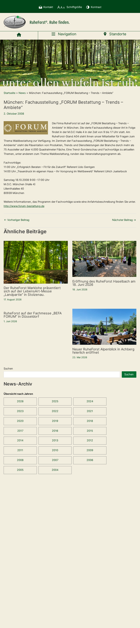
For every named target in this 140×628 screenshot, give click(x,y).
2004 (55, 470)
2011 (20, 450)
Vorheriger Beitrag (16, 220)
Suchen (8, 368)
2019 (55, 421)
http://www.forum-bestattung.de (24, 206)
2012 (90, 440)
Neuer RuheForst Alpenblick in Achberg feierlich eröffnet (103, 350)
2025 (55, 401)
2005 (20, 470)
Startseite (9, 93)
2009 (90, 450)
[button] (6, 63)
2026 (20, 401)
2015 (90, 430)
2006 (90, 460)
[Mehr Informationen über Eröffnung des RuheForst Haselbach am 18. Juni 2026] (104, 258)
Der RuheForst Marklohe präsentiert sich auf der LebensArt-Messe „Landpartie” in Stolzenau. (32, 291)
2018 (90, 421)
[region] (70, 63)
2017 (20, 430)
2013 (55, 440)
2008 (20, 460)
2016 (55, 430)
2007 (55, 460)
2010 (55, 450)
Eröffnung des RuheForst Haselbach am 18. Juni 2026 (103, 283)
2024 (90, 401)
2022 (55, 411)
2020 (20, 421)
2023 (20, 411)
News (22, 93)
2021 (90, 411)
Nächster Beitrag (124, 220)
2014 (20, 440)
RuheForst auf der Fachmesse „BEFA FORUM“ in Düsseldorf (33, 314)
